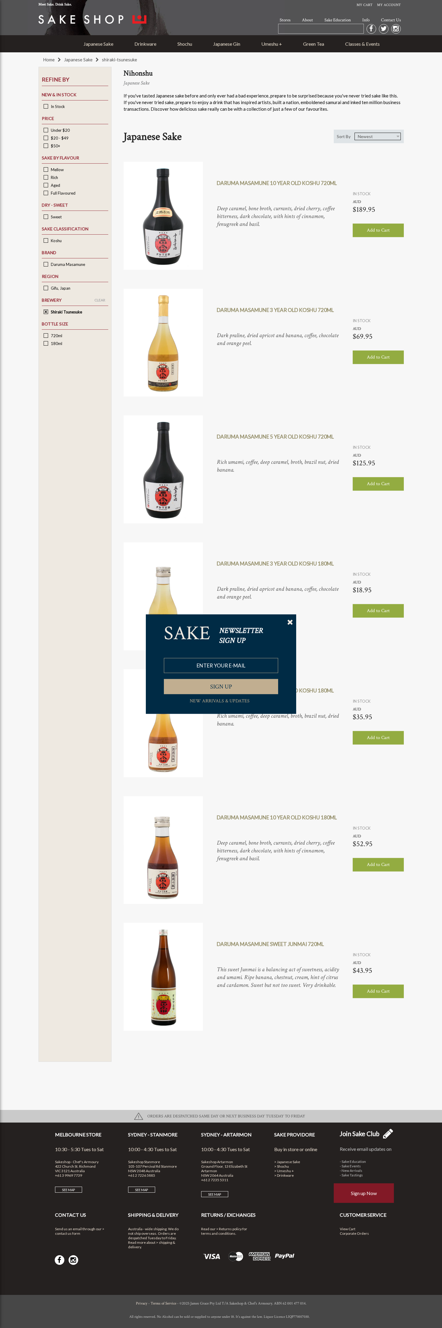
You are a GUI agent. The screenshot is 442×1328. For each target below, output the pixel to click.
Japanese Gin (226, 44)
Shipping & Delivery (153, 1215)
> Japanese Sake (287, 1162)
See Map (68, 1190)
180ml (56, 343)
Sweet (56, 216)
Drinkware (145, 44)
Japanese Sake (98, 44)
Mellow (57, 169)
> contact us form (79, 1231)
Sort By (344, 136)
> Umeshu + (284, 1171)
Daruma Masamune (67, 264)
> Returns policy (229, 1229)
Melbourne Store (78, 1134)
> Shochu (281, 1166)
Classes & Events (362, 44)
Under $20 (60, 130)
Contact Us (391, 20)
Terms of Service (163, 1303)
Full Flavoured (62, 193)
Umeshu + (271, 44)
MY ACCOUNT (389, 5)
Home (49, 59)
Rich (54, 177)
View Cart (347, 1229)
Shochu (184, 44)
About (307, 20)
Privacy (141, 1303)
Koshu (56, 240)
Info (366, 20)
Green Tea (313, 44)
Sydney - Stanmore (152, 1134)
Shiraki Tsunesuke (66, 312)
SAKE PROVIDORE (294, 1134)
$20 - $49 (59, 138)
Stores (285, 20)
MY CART (365, 5)
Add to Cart (378, 230)
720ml (56, 335)
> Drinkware (284, 1175)
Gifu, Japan (60, 288)
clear (99, 300)
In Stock (57, 106)
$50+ (55, 145)
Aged (55, 185)
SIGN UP (221, 686)
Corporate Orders (354, 1233)
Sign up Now (364, 1193)
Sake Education (337, 20)
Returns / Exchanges (228, 1215)
